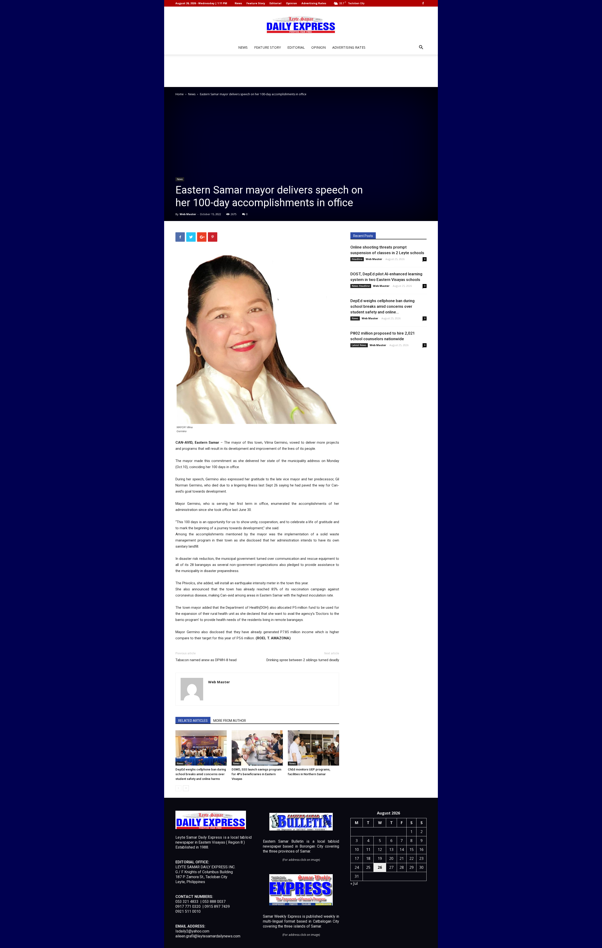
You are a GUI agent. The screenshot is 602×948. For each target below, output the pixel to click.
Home (179, 94)
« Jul (354, 883)
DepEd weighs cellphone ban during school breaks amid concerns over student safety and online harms (200, 774)
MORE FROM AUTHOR (229, 721)
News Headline (361, 286)
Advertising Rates (313, 3)
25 (368, 867)
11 (368, 849)
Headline (357, 259)
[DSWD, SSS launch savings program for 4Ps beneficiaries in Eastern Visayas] (257, 748)
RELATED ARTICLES (193, 721)
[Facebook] (423, 3)
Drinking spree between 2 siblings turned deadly (302, 660)
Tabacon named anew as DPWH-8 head (206, 660)
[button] (421, 48)
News (238, 3)
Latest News (359, 345)
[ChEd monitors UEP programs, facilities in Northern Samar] (313, 748)
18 (368, 858)
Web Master (188, 214)
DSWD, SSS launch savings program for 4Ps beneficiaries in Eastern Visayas (256, 774)
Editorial (275, 3)
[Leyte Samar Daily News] (301, 24)
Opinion (291, 3)
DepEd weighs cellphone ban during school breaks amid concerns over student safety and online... (382, 306)
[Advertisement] (301, 70)
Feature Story (255, 3)
